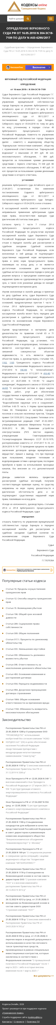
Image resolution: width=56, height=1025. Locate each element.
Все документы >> (44, 975)
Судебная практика (14, 47)
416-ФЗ (46, 373)
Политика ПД (33, 1021)
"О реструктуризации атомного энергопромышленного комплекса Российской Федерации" (28, 807)
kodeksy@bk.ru (35, 1017)
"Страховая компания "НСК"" (27, 903)
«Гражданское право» (13, 1013)
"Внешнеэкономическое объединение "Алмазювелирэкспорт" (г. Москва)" (28, 830)
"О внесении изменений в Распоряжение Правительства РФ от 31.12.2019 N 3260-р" (28, 767)
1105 (12, 362)
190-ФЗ (23, 369)
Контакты (7, 1021)
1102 (4, 362)
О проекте (19, 1021)
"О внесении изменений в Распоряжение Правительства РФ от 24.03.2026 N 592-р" (28, 921)
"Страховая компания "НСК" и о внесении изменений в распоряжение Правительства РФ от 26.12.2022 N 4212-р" (27, 879)
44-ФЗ (5, 388)
